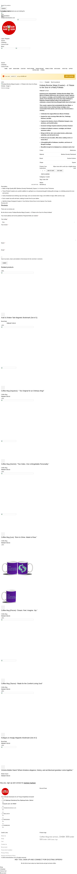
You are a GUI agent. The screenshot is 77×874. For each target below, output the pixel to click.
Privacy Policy (48, 865)
